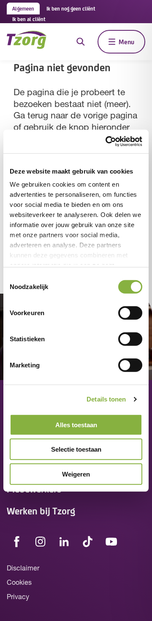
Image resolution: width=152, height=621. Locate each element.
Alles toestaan (76, 424)
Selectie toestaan (76, 449)
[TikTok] (88, 542)
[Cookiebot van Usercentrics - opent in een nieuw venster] (107, 141)
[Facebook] (17, 542)
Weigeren (76, 473)
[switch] (130, 312)
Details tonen (106, 399)
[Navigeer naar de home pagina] (26, 41)
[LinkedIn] (64, 542)
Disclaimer (23, 568)
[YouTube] (111, 542)
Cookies (19, 583)
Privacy (18, 597)
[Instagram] (40, 542)
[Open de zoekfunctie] (81, 42)
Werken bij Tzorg (41, 510)
